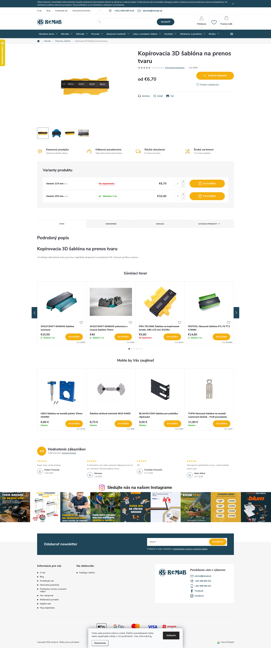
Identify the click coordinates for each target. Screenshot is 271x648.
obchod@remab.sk (203, 576)
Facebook (199, 591)
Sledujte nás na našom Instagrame (139, 487)
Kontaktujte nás (61, 10)
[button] (62, 423)
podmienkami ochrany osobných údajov (190, 549)
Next (236, 312)
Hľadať (165, 21)
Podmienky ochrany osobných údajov (53, 590)
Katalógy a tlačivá (87, 573)
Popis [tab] (61, 224)
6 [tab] (142, 349)
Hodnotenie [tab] (110, 224)
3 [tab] (134, 349)
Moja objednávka (47, 607)
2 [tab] (131, 349)
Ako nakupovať (46, 595)
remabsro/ (199, 595)
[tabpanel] (61, 312)
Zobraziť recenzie (69, 453)
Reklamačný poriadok (49, 599)
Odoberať (217, 542)
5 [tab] (139, 349)
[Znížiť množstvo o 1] (183, 185)
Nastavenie (100, 643)
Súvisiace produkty (207, 224)
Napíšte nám (45, 603)
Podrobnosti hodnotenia (174, 68)
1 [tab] (129, 349)
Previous (34, 312)
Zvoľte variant (217, 75)
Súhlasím (171, 635)
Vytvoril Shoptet (227, 642)
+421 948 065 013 (203, 581)
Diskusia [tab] (160, 224)
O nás (39, 10)
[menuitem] (48, 34)
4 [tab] (136, 349)
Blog (48, 10)
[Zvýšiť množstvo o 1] (183, 182)
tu (151, 636)
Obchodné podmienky (81, 10)
